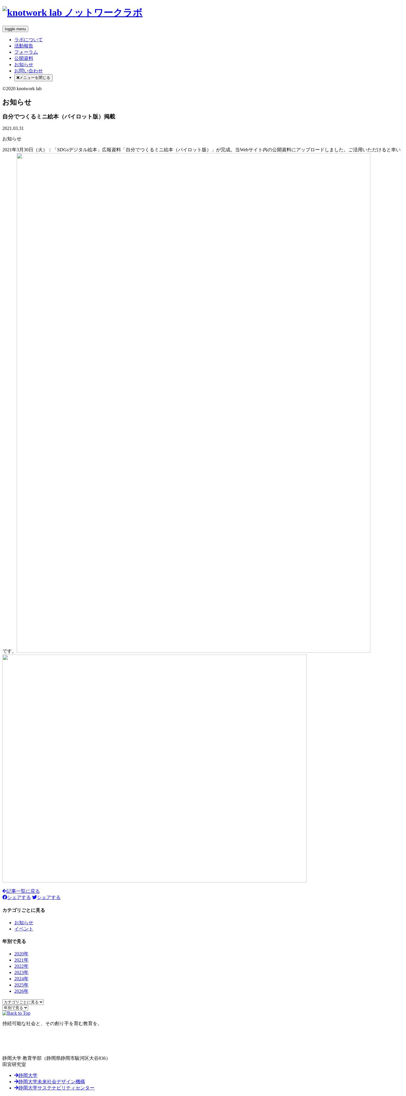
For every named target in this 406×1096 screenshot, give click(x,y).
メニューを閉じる (34, 77)
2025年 (21, 984)
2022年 (21, 966)
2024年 (21, 978)
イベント (23, 928)
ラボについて (28, 39)
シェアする (19, 897)
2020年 (21, 953)
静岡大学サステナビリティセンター (56, 1087)
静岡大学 (27, 1075)
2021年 (21, 959)
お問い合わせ (28, 70)
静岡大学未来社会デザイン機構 (51, 1081)
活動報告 (23, 45)
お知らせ (23, 64)
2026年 (21, 991)
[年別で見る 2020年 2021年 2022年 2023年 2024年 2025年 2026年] (15, 1007)
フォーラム (26, 52)
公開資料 (23, 58)
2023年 (21, 972)
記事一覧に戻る (23, 891)
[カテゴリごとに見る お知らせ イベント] (23, 1001)
